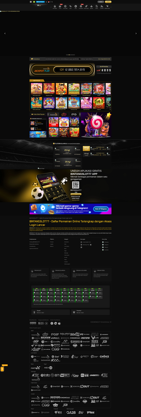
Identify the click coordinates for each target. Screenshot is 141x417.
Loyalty (51, 244)
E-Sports (102, 8)
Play (47, 71)
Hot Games (55, 8)
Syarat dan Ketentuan (34, 248)
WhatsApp (106, 242)
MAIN (37, 88)
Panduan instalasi (75, 194)
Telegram (106, 247)
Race (70, 8)
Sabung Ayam (107, 8)
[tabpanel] (70, 33)
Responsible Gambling (34, 244)
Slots (60, 8)
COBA (54, 120)
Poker (96, 8)
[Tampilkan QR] (91, 245)
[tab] (54, 114)
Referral (51, 246)
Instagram (106, 244)
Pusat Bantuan (32, 246)
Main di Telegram (41, 1)
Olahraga (81, 8)
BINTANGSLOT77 (32, 227)
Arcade (91, 8)
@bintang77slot (86, 244)
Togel (76, 8)
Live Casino (65, 8)
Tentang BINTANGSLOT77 (35, 242)
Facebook (106, 249)
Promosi (51, 242)
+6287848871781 (87, 242)
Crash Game (86, 8)
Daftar (108, 1)
